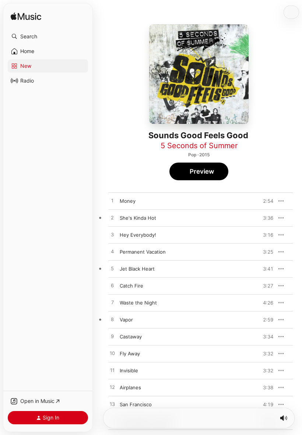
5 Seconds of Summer (199, 145)
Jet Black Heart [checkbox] (137, 269)
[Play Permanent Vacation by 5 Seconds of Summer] (112, 251)
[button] (48, 36)
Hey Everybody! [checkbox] (138, 235)
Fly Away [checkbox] (130, 353)
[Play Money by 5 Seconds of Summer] (112, 201)
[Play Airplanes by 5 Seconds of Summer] (112, 387)
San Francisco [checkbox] (136, 404)
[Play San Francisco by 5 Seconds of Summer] (112, 404)
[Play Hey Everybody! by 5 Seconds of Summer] (112, 235)
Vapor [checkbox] (126, 320)
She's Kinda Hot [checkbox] (138, 218)
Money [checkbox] (128, 201)
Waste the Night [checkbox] (138, 303)
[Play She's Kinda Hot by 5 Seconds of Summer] (112, 218)
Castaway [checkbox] (131, 337)
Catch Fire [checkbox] (131, 286)
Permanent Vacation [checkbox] (143, 252)
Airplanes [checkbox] (130, 387)
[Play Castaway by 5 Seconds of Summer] (112, 336)
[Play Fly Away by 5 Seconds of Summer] (112, 353)
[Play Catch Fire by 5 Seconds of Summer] (112, 285)
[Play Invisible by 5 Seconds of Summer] (112, 370)
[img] (26, 17)
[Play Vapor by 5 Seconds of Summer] (112, 319)
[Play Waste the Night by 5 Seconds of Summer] (112, 302)
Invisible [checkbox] (129, 370)
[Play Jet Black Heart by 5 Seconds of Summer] (112, 268)
